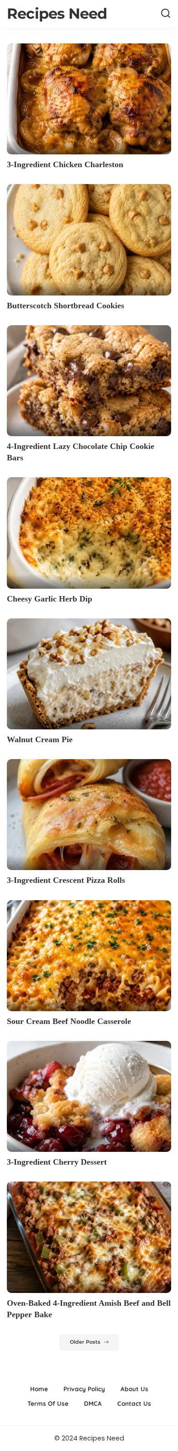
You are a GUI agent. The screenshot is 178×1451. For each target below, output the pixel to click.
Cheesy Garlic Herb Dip (49, 598)
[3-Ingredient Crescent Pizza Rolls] (89, 814)
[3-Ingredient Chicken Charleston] (89, 98)
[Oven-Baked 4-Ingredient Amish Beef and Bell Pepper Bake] (89, 1237)
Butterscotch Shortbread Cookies (65, 305)
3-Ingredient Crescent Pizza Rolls (66, 880)
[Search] (165, 13)
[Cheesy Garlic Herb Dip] (89, 532)
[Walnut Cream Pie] (89, 673)
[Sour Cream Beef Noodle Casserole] (89, 955)
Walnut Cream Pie (40, 739)
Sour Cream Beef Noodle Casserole (69, 1021)
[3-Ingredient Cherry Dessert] (89, 1096)
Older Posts (85, 1342)
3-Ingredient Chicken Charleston (65, 164)
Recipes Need (57, 13)
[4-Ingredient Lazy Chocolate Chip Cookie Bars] (89, 380)
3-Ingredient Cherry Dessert (57, 1161)
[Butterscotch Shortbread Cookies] (89, 239)
